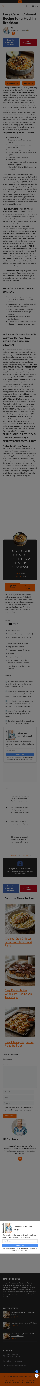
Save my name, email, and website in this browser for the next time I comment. (19, 1108)
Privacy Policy (21, 1380)
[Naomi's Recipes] (3, 6)
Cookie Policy (31, 1380)
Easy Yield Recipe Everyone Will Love (24, 1323)
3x (17, 624)
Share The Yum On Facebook (10, 42)
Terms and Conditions (12, 1382)
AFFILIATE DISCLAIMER (28, 1382)
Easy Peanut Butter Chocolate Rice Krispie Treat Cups (19, 993)
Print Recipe (28, 83)
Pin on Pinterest (28, 42)
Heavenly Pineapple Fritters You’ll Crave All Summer (22, 1335)
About (6, 1380)
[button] (26, 6)
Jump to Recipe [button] (12, 83)
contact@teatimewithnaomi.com (16, 1365)
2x (14, 624)
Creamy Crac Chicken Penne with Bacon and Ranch (18, 942)
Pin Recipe (13, 586)
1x (10, 624)
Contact (12, 1380)
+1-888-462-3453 (17, 1361)
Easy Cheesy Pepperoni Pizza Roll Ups (19, 1044)
